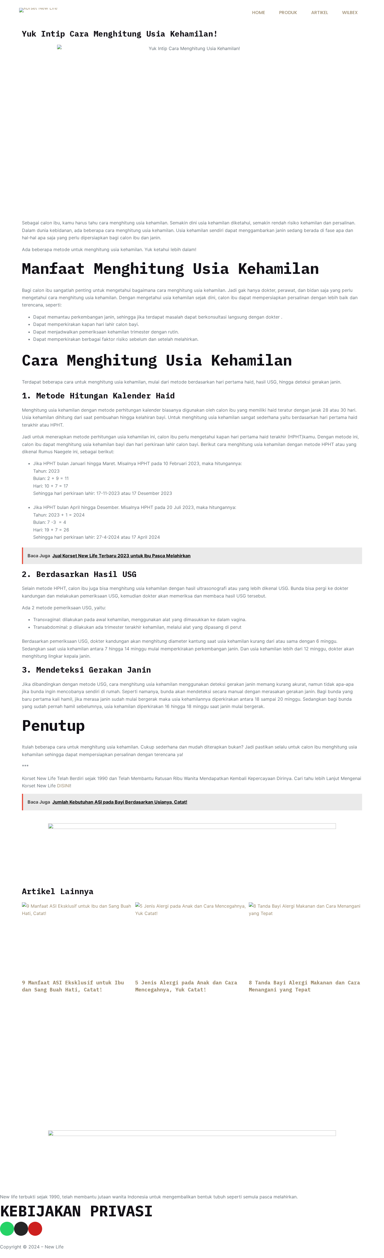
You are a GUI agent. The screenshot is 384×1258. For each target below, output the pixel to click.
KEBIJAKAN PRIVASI (76, 1211)
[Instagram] (21, 1229)
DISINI (63, 785)
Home (258, 12)
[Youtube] (35, 1229)
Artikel (319, 12)
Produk (288, 12)
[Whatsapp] (7, 1229)
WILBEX (350, 12)
